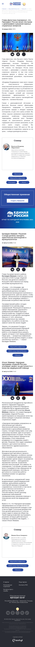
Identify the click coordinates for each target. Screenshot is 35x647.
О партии (6, 582)
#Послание (11, 182)
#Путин (24, 182)
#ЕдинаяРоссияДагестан (17, 178)
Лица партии (23, 582)
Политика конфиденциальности (17, 627)
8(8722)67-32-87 (17, 597)
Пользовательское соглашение (17, 626)
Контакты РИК (23, 585)
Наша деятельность (14, 8)
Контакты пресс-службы (8, 590)
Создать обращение (17, 201)
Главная (4, 8)
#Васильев (17, 174)
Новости (24, 8)
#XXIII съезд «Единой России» (18, 351)
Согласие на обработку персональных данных (17, 631)
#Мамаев (18, 355)
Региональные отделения (7, 585)
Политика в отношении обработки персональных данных (17, 629)
